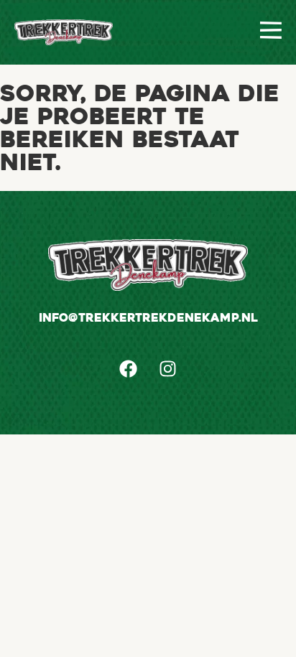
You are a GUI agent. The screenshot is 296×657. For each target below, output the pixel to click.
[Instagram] (168, 368)
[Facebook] (129, 368)
